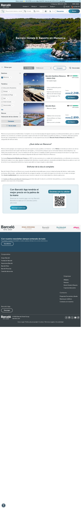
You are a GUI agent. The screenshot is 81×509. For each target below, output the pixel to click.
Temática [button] (4, 84)
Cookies (41, 322)
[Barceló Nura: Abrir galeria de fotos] (43, 104)
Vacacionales (8, 105)
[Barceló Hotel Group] (6, 5)
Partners (66, 282)
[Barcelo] (45, 228)
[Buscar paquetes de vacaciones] (3, 11)
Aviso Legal (21, 322)
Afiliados (66, 280)
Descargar (7, 310)
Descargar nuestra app (18, 207)
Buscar (74, 11)
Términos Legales (50, 322)
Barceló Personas (6, 268)
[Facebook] (66, 317)
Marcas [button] (3, 113)
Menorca (7, 77)
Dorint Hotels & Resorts (70, 285)
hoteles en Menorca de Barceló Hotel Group (16, 179)
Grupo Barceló (5, 258)
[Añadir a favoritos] (25, 75)
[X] (72, 317)
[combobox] (14, 11)
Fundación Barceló (6, 260)
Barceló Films (5, 266)
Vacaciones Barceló (7, 263)
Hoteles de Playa (9, 95)
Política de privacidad (31, 322)
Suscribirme (7, 243)
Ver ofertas (62, 1)
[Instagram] (69, 317)
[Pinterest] (78, 317)
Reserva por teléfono (66, 299)
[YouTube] (75, 317)
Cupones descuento (70, 288)
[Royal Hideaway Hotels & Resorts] (28, 228)
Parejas (6, 91)
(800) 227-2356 (62, 4)
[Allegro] (76, 228)
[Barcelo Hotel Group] (6, 317)
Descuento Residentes (10, 88)
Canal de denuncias (7, 271)
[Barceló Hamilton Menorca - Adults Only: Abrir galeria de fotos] (43, 75)
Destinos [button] (4, 73)
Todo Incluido (8, 102)
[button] (79, 1)
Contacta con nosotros (66, 301)
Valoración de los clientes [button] (9, 116)
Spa (5, 98)
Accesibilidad (59, 322)
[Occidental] (61, 228)
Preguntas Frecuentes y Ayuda (68, 296)
